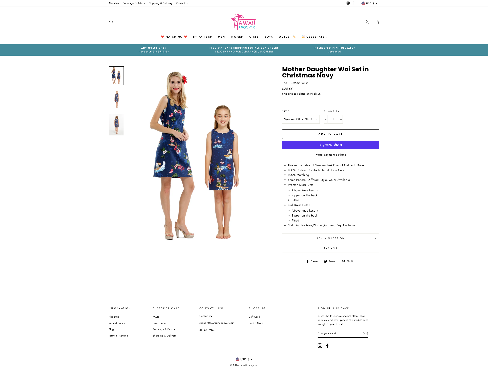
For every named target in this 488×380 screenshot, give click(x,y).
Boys (269, 37)
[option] (154, 50)
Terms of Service (118, 335)
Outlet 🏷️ (287, 37)
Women (237, 37)
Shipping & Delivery (161, 3)
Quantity (332, 111)
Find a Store (256, 323)
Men (221, 37)
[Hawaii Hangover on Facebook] (327, 345)
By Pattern (202, 37)
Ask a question (331, 238)
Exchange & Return (134, 3)
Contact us (182, 3)
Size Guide (159, 323)
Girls (254, 37)
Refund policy (117, 323)
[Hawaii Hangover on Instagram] (320, 345)
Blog (111, 329)
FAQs (156, 317)
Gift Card (254, 317)
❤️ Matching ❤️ (174, 37)
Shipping (287, 94)
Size (285, 111)
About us (114, 3)
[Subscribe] (365, 333)
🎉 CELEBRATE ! (314, 37)
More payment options (331, 154)
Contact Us (205, 316)
